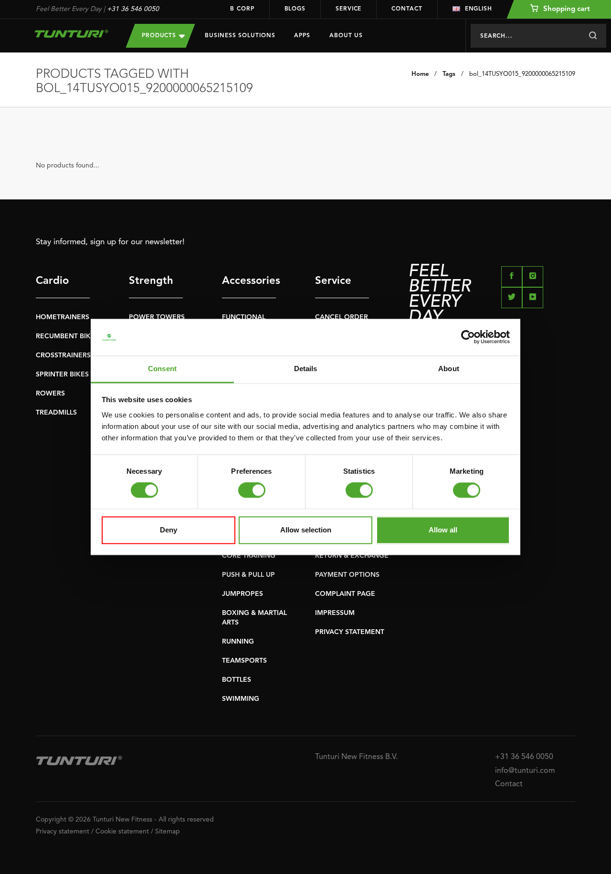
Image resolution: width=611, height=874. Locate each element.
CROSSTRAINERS (63, 355)
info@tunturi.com (525, 771)
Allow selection (305, 530)
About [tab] (448, 368)
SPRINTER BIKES (62, 374)
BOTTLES (236, 679)
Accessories (249, 281)
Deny (168, 530)
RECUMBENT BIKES (67, 336)
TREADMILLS (56, 412)
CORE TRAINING (248, 555)
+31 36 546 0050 (133, 9)
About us (346, 36)
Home (420, 74)
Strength (151, 281)
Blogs (295, 9)
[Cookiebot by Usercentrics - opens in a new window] (468, 337)
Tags (448, 74)
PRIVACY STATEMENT (349, 632)
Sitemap (167, 831)
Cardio (52, 281)
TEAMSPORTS (244, 660)
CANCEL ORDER (341, 317)
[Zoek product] (592, 36)
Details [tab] (305, 368)
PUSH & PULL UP (248, 575)
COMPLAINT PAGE (345, 594)
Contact (406, 9)
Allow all (443, 530)
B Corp (242, 9)
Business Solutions (240, 36)
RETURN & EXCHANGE (352, 555)
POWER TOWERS (157, 317)
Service (348, 9)
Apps (302, 36)
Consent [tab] (162, 368)
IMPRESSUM (335, 613)
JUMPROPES (242, 594)
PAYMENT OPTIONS (347, 575)
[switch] (251, 490)
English (478, 9)
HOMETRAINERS (62, 317)
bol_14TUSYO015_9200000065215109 (522, 74)
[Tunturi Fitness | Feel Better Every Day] (71, 34)
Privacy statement (62, 831)
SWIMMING (240, 699)
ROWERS (50, 393)
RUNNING (238, 641)
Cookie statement (122, 831)
